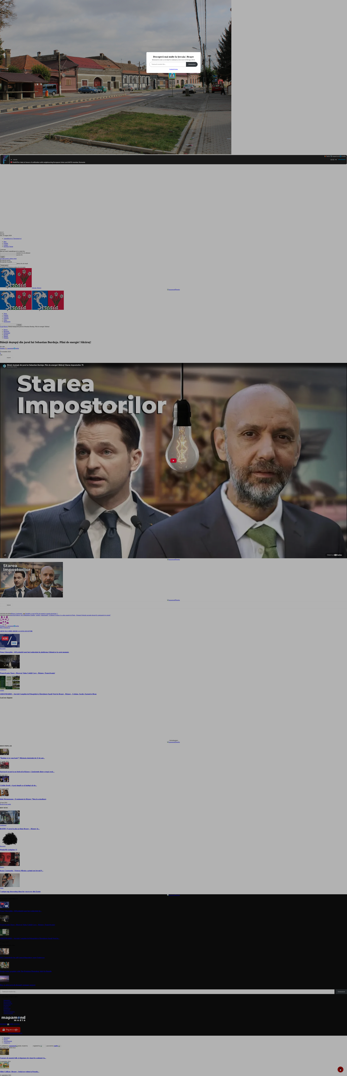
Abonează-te (191, 64)
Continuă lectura (173, 69)
